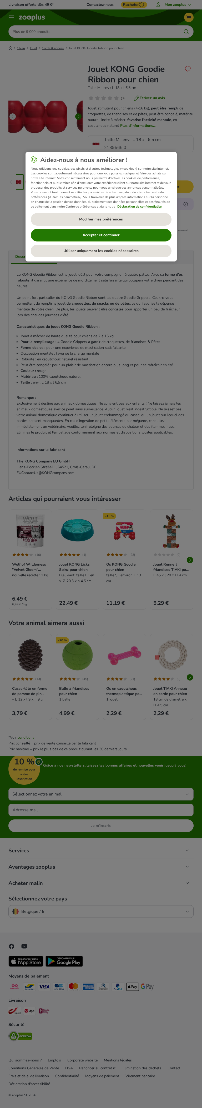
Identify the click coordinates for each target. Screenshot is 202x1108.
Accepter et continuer (101, 235)
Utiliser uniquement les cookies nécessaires (101, 250)
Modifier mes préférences (101, 219)
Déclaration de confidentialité (139, 206)
